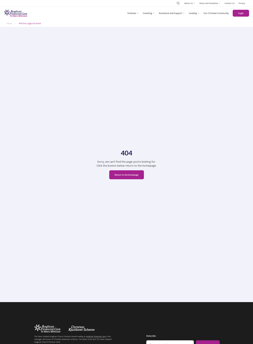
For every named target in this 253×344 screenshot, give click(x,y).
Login (241, 13)
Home (9, 23)
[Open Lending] (199, 13)
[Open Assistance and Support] (184, 13)
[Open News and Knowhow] (220, 3)
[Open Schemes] (138, 13)
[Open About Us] (194, 3)
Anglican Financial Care (96, 336)
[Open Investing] (154, 13)
